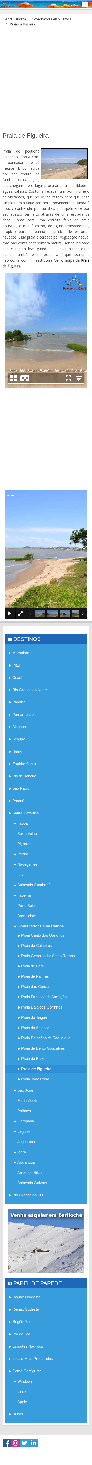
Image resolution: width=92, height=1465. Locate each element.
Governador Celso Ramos (51, 19)
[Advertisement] (46, 78)
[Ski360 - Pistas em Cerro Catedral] (46, 1240)
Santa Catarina (15, 19)
